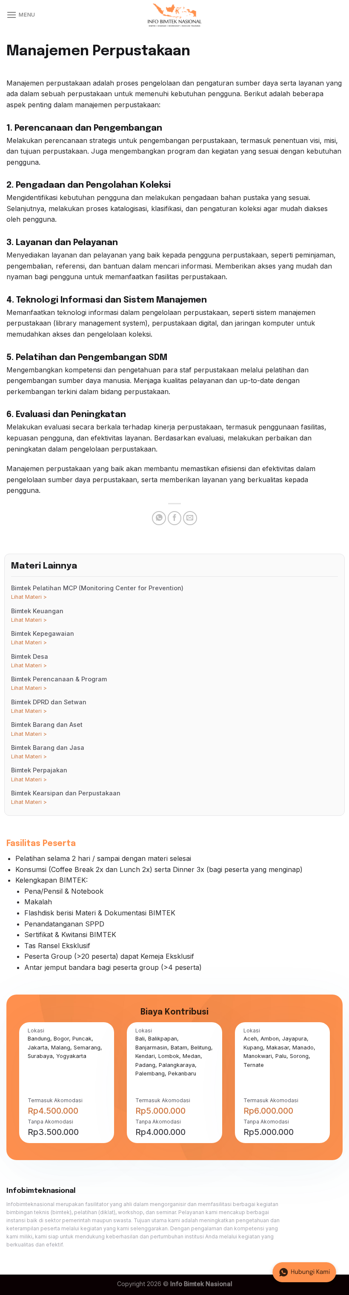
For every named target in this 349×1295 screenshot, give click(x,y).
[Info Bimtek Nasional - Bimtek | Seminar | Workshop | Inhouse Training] (174, 15)
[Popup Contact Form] (304, 1272)
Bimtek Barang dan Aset (47, 729)
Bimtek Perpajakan (39, 774)
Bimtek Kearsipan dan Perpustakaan (65, 797)
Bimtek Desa (29, 661)
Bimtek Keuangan (37, 615)
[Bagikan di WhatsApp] (159, 518)
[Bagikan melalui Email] (190, 518)
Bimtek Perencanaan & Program (59, 683)
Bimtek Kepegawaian (42, 638)
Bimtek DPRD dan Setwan (48, 706)
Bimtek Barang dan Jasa (47, 752)
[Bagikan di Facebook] (175, 518)
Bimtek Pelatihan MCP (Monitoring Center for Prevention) (97, 592)
